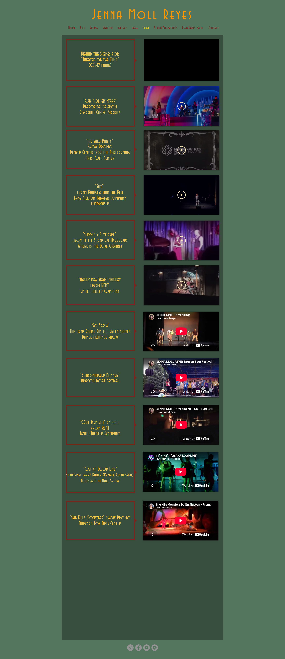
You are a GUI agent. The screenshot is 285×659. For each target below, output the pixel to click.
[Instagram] (130, 647)
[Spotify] (154, 647)
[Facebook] (138, 647)
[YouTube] (146, 647)
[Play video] (181, 106)
